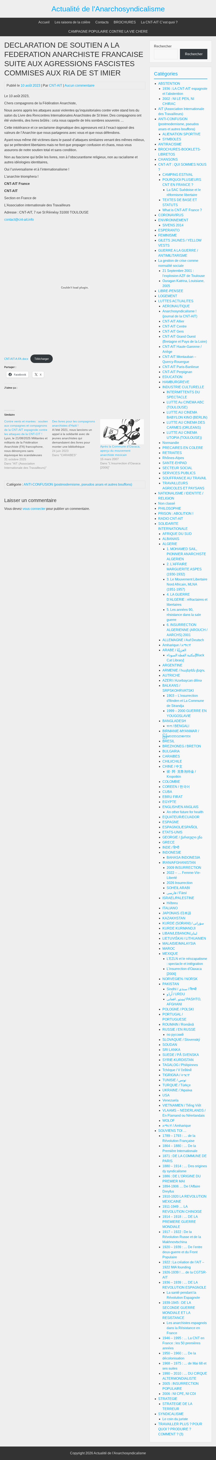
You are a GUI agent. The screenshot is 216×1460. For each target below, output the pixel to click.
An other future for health (185, 812)
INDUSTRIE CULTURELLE (183, 387)
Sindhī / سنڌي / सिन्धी (182, 989)
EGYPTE (169, 802)
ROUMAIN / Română (178, 1024)
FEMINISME (167, 235)
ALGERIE (169, 544)
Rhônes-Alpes (173, 458)
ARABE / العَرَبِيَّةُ (174, 650)
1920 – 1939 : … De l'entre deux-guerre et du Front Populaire (182, 1252)
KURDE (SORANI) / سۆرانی (183, 923)
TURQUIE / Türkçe (176, 1085)
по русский (175, 1034)
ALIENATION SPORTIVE (181, 134)
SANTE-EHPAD (174, 463)
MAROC (168, 948)
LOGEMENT (167, 296)
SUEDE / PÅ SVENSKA (180, 1055)
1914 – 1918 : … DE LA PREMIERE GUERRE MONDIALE (180, 1222)
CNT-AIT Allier (173, 321)
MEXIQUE (170, 953)
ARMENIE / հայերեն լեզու (183, 670)
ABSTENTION (169, 83)
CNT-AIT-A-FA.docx (16, 358)
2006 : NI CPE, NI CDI (179, 1394)
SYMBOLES (171, 139)
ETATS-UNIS (172, 832)
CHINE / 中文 (172, 766)
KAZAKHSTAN (173, 918)
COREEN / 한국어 (176, 786)
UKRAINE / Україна (177, 1090)
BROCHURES (125, 22)
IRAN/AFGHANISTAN (179, 862)
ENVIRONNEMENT (173, 220)
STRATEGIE (167, 1399)
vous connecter (34, 508)
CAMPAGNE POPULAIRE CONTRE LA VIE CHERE (108, 31)
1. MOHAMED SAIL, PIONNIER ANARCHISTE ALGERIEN (186, 554)
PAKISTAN (170, 984)
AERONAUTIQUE (176, 306)
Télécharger (41, 358)
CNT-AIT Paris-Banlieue (180, 367)
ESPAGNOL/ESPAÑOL (180, 827)
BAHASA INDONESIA (183, 857)
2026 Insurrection (180, 883)
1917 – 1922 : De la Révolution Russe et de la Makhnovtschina (181, 1237)
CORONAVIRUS (171, 215)
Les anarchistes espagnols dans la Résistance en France (187, 1328)
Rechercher (162, 46)
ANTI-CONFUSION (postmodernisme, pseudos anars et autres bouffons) (78, 484)
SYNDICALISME (171, 1414)
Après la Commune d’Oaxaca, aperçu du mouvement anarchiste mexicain (120, 451)
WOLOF (168, 1120)
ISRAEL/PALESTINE (178, 898)
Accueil (44, 22)
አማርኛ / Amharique (176, 1125)
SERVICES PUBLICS (179, 473)
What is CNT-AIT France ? (182, 210)
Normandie (170, 443)
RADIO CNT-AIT (170, 518)
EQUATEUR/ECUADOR (181, 817)
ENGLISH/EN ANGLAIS (180, 807)
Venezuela (170, 1100)
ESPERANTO (169, 230)
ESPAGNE (170, 822)
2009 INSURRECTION (184, 867)
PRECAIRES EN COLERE (182, 448)
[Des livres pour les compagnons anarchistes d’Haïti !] (76, 438)
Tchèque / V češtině (177, 1070)
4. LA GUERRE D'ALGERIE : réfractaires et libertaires (187, 599)
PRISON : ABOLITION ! (175, 513)
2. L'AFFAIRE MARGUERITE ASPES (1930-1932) (184, 569)
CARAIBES (171, 756)
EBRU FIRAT (172, 797)
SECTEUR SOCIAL (177, 468)
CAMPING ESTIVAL (177, 174)
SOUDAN (169, 1044)
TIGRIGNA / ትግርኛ (176, 1075)
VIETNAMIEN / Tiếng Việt (181, 1105)
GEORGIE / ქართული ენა (182, 837)
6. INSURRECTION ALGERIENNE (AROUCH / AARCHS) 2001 (187, 630)
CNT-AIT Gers (173, 331)
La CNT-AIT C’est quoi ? (159, 22)
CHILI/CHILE (172, 761)
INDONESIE (171, 852)
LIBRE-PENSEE (170, 291)
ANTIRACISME (170, 144)
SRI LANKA (171, 1050)
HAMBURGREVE (175, 382)
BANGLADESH (174, 721)
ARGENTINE (172, 665)
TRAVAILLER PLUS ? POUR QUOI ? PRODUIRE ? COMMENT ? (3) (180, 1429)
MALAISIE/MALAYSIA (179, 943)
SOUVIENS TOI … (172, 1130)
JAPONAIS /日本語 (176, 913)
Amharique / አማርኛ (176, 645)
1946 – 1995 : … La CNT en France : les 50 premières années (183, 1343)
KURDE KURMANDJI (179, 928)
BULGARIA (171, 751)
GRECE (168, 842)
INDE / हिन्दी (170, 847)
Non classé (166, 503)
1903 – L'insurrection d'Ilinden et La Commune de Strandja (185, 701)
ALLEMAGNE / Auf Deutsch (183, 640)
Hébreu (172, 903)
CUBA (167, 792)
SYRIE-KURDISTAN (178, 1060)
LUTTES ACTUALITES (175, 301)
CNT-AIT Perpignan (177, 372)
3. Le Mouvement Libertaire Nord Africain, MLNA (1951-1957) (187, 584)
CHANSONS (168, 159)
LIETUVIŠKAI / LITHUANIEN (184, 938)
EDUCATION (172, 377)
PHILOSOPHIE (169, 508)
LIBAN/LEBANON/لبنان (179, 933)
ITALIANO (170, 908)
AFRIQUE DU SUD (177, 534)
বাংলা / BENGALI (178, 726)
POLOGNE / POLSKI (178, 1009)
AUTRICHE (171, 675)
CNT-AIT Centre (174, 326)
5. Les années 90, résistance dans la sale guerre (184, 615)
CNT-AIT (55, 85)
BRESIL (168, 741)
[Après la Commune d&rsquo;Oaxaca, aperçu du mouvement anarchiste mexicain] (122, 431)
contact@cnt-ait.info (19, 219)
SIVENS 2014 (173, 225)
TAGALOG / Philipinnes (180, 1065)
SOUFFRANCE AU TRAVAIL (184, 478)
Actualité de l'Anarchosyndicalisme (108, 9)
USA (166, 1095)
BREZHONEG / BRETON (181, 746)
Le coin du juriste (175, 1419)
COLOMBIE (171, 781)
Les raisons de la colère (72, 22)
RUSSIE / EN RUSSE (179, 1029)
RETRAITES (172, 453)
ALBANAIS (170, 539)
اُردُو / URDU (176, 994)
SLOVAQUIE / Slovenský (181, 1039)
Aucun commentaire (79, 85)
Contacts (102, 22)
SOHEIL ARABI (178, 888)
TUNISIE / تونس (174, 1080)
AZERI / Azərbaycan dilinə (182, 680)
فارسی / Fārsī (177, 893)
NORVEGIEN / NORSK (180, 979)
